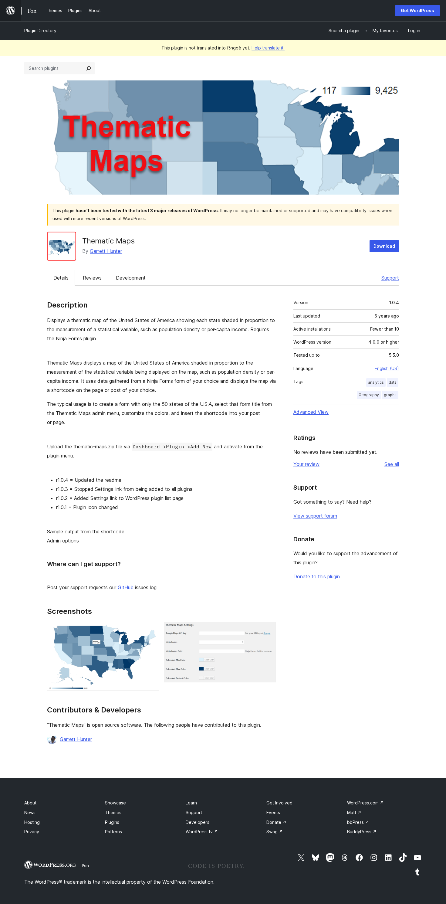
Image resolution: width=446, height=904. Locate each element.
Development (131, 278)
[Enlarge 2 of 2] (268, 630)
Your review (306, 464)
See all (391, 464)
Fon (85, 865)
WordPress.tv (202, 831)
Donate (276, 822)
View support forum (315, 516)
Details (61, 278)
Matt (354, 812)
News (29, 812)
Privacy (31, 831)
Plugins (112, 822)
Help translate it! (268, 47)
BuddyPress (362, 831)
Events (273, 812)
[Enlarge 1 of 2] (151, 630)
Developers (197, 822)
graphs (390, 395)
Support (390, 278)
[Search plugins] (89, 68)
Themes (113, 812)
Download (384, 246)
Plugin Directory (40, 30)
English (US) (387, 368)
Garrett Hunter (106, 251)
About (30, 802)
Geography (369, 395)
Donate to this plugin (316, 576)
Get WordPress (417, 10)
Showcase (115, 802)
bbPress (358, 822)
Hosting (32, 822)
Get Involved (279, 802)
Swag (274, 831)
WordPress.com (365, 802)
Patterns (113, 831)
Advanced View (311, 412)
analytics (376, 382)
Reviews (92, 278)
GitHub (125, 587)
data (393, 382)
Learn (191, 802)
